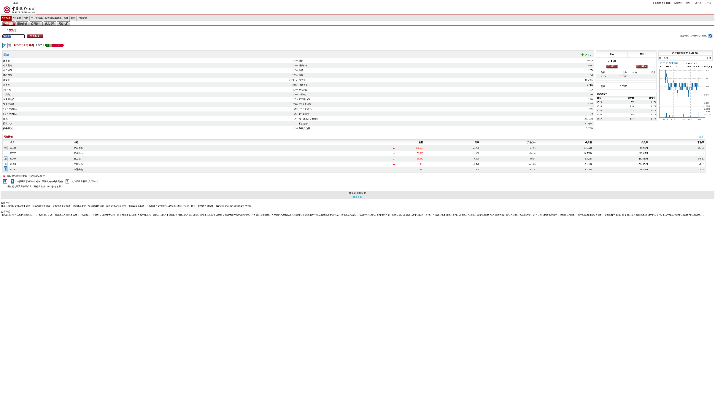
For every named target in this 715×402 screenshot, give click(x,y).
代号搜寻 (82, 18)
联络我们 (678, 2)
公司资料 (36, 23)
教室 (73, 18)
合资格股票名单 (53, 18)
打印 (688, 2)
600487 (13, 169)
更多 (701, 136)
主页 (15, 2)
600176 (13, 164)
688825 (13, 153)
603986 (13, 148)
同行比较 (63, 23)
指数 (26, 18)
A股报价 (6, 18)
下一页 (708, 2)
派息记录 (50, 23)
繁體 (668, 2)
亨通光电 (78, 169)
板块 (66, 18)
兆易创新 (78, 148)
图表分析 (22, 23)
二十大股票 (37, 18)
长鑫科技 (78, 153)
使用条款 (357, 197)
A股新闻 (17, 18)
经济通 (362, 193)
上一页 (698, 2)
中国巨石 (78, 164)
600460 (13, 158)
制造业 (41, 45)
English (659, 2)
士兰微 (77, 158)
